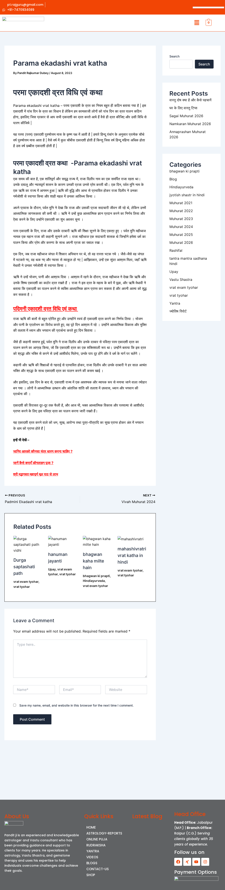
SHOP (90, 875)
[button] (196, 23)
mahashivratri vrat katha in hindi (132, 555)
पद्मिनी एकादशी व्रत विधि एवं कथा (45, 308)
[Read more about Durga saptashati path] (28, 544)
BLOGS (91, 863)
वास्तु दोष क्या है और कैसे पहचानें (190, 100)
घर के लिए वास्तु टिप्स (183, 108)
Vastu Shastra (180, 279)
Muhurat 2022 (181, 211)
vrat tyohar (21, 586)
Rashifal (175, 250)
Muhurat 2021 (180, 203)
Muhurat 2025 (181, 234)
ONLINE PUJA (96, 839)
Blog (173, 179)
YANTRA (92, 851)
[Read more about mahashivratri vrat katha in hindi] (130, 539)
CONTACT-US (97, 869)
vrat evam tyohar (25, 581)
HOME (91, 827)
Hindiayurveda (94, 581)
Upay (52, 569)
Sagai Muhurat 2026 (186, 116)
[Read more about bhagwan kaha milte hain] (97, 541)
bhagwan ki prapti (96, 576)
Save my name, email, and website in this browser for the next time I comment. (76, 705)
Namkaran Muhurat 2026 (190, 124)
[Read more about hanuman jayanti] (62, 541)
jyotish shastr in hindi (187, 195)
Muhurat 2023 (181, 218)
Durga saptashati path (24, 566)
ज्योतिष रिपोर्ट (178, 311)
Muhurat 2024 (181, 226)
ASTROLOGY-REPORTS (104, 833)
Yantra (174, 303)
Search (174, 56)
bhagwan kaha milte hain (93, 561)
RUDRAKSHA (95, 845)
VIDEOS (92, 857)
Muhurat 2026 (181, 242)
